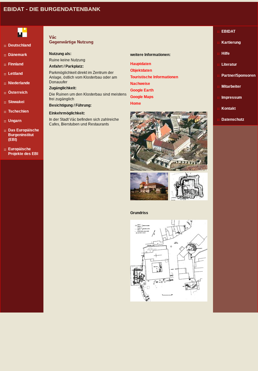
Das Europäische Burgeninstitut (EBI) (23, 135)
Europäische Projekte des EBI (23, 151)
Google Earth (142, 90)
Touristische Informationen (154, 77)
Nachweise (140, 83)
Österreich (17, 92)
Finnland (15, 64)
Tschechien (18, 111)
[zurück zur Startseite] (20, 34)
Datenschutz (233, 119)
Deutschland (19, 45)
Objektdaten (141, 70)
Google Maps (142, 97)
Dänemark (17, 55)
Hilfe (226, 53)
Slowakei (16, 102)
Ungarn (14, 121)
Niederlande (19, 83)
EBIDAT (228, 31)
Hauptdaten (140, 64)
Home (135, 103)
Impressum (232, 97)
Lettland (15, 73)
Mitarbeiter (231, 86)
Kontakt (229, 108)
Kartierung (231, 42)
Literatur (229, 64)
